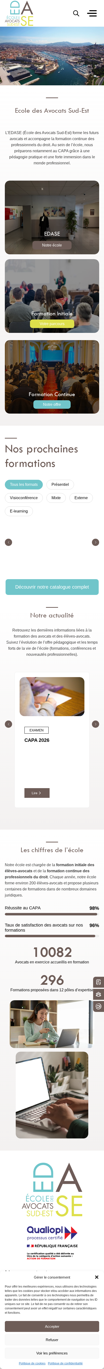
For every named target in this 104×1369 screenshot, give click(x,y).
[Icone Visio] (99, 1006)
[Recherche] (76, 13)
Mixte (56, 498)
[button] (96, 1277)
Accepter (52, 1326)
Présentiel (60, 484)
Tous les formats (24, 484)
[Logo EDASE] (19, 13)
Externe (81, 498)
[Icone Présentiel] (99, 994)
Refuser (52, 1340)
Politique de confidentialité (65, 1363)
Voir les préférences (52, 1353)
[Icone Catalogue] (99, 982)
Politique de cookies (32, 1363)
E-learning (19, 511)
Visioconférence (24, 498)
